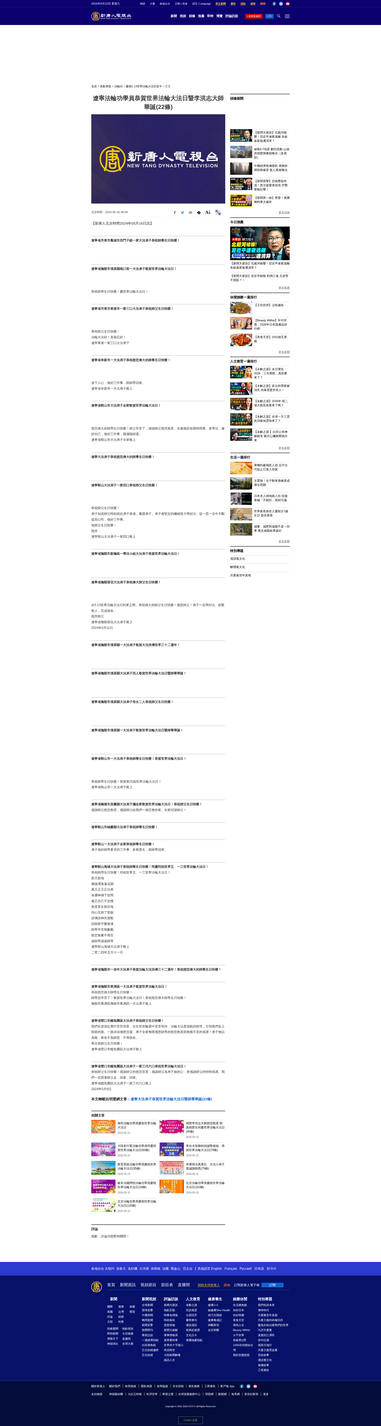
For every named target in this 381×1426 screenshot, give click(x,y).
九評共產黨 (265, 1330)
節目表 (167, 1285)
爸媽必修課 (193, 1330)
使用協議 (162, 1386)
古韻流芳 (191, 1315)
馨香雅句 (191, 1320)
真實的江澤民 (266, 1335)
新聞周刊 (147, 1330)
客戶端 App (227, 1386)
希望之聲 (167, 1394)
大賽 (152, 3)
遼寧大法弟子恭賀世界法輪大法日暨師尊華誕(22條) (171, 1099)
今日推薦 (236, 222)
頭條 (192, 16)
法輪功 (118, 86)
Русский (246, 1268)
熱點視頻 (127, 1328)
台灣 (121, 1311)
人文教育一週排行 (243, 361)
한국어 (271, 1268)
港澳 (121, 1306)
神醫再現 (213, 1325)
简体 (185, 3)
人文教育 (193, 1299)
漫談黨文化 (237, 558)
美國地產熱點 (194, 1340)
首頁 (94, 86)
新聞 (174, 16)
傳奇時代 (263, 1310)
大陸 (110, 1321)
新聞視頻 (149, 1299)
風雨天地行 (265, 1345)
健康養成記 (215, 1320)
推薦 (201, 16)
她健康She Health (219, 1310)
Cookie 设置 (190, 1420)
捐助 (243, 3)
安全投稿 (178, 1386)
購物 (263, 3)
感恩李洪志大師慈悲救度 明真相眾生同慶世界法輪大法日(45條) (205, 1127)
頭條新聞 (236, 98)
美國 (110, 1311)
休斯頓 (155, 1268)
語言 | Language (201, 3)
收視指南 (130, 1386)
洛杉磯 (132, 1268)
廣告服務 (194, 1386)
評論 (110, 1316)
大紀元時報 (135, 1394)
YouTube (288, 4)
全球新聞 (147, 1305)
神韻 (142, 3)
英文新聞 (221, 3)
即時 (210, 16)
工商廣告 (263, 1370)
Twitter (281, 4)
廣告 (233, 3)
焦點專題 (105, 86)
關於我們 (114, 1386)
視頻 (183, 16)
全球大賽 (127, 1343)
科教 (121, 1321)
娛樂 (132, 1306)
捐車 (253, 3)
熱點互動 (169, 1310)
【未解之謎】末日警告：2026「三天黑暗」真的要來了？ (270, 373)
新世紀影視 (251, 1394)
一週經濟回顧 (150, 1340)
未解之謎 (191, 1305)
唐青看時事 (171, 1340)
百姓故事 (263, 1355)
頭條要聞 (112, 1328)
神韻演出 (112, 1343)
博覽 (219, 16)
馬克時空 (169, 1350)
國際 (110, 1306)
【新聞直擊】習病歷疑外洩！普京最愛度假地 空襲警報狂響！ (271, 185)
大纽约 (109, 1268)
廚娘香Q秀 (239, 1340)
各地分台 (165, 3)
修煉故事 (263, 1365)
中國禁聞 (147, 1315)
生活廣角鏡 (240, 1305)
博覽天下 (112, 1338)
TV (270, 16)
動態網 (222, 1394)
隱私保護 (146, 1386)
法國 (165, 1268)
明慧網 (209, 1394)
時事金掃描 (171, 1315)
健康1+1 (213, 1305)
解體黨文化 (237, 567)
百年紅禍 (263, 1340)
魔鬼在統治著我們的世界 (273, 1325)
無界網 (235, 1394)
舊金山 (175, 1268)
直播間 (184, 1285)
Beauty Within (241, 1330)
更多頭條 (284, 212)
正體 (177, 3)
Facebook (274, 4)
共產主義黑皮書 (267, 1350)
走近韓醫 (213, 1330)
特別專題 (236, 551)
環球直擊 (147, 1310)
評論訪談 (231, 16)
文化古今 (191, 1335)
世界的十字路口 (173, 1345)
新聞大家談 (171, 1305)
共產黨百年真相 (240, 575)
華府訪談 (147, 1335)
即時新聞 (112, 1333)
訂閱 (272, 1285)
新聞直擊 (147, 1325)
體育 (132, 1311)
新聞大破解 (171, 1330)
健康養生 (215, 1299)
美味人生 (238, 1325)
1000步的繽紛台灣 (243, 1347)
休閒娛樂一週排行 (243, 297)
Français (231, 1268)
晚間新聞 (147, 1320)
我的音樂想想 (241, 1355)
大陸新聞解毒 (172, 1355)
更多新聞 (284, 352)
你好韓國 (238, 1315)
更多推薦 (284, 287)
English (216, 1268)
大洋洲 (144, 1268)
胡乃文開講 (215, 1315)
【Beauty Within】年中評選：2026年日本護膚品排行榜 (270, 324)
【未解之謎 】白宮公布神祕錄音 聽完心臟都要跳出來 (271, 436)
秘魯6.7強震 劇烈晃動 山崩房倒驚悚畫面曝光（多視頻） (271, 153)
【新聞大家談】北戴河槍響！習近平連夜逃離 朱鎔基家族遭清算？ (271, 136)
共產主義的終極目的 (270, 1320)
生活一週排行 (240, 457)
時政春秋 (169, 1320)
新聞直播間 (255, 16)
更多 (266, 1394)
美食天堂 (238, 1320)
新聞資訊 (128, 1285)
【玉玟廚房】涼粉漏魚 (269, 305)
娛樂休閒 (240, 1299)
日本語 (259, 1268)
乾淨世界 (152, 1394)
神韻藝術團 (116, 1394)
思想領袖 (169, 1325)
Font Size (208, 212)
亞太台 (187, 1268)
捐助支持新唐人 (209, 1285)
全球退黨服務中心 (189, 1394)
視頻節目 (148, 1285)
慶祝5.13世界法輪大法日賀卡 (144, 86)
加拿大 (121, 1268)
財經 (121, 1316)
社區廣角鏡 (149, 1345)
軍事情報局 (171, 1335)
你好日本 (238, 1310)
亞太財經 (147, 1355)
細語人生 (169, 1360)
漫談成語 (191, 1325)
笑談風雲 (191, 1310)
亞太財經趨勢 (150, 1350)
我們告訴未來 (266, 1305)
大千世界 (238, 1335)
